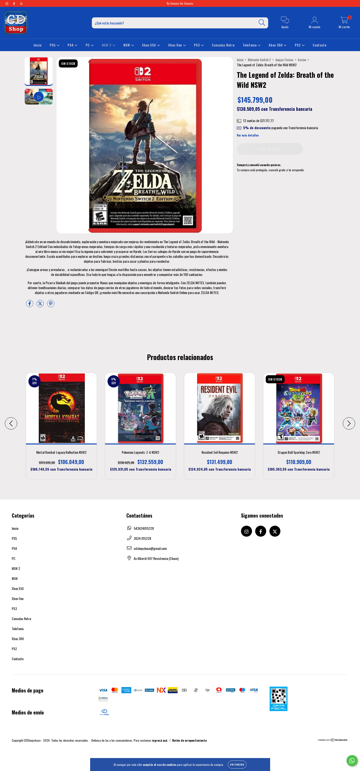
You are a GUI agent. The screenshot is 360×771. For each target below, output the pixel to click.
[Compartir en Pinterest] (50, 305)
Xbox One (175, 44)
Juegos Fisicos (284, 59)
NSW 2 (107, 44)
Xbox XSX (149, 44)
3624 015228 (142, 538)
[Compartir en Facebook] (30, 305)
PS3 (197, 44)
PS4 (71, 44)
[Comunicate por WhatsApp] (352, 760)
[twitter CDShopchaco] (21, 3)
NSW (127, 44)
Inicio (38, 44)
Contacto (319, 44)
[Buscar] (262, 22)
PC (88, 44)
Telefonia (250, 44)
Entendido (237, 764)
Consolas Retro (223, 44)
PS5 (53, 44)
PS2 (298, 44)
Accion (302, 59)
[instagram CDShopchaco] (7, 3)
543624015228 (144, 528)
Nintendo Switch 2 (259, 59)
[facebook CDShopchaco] (14, 3)
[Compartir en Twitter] (40, 305)
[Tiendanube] (333, 740)
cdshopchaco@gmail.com (150, 548)
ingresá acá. (160, 740)
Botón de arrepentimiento (189, 740)
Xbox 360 (276, 44)
